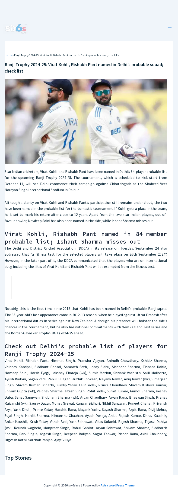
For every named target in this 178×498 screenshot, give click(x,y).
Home (8, 55)
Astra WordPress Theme (118, 485)
